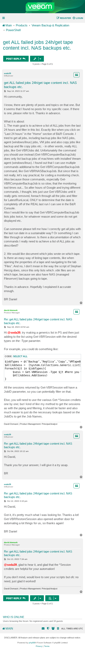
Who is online (13, 617)
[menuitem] (77, 18)
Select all (20, 356)
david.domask (11, 310)
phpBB (32, 643)
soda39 (7, 73)
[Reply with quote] (76, 74)
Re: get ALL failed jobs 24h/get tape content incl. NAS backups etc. (38, 321)
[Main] (42, 6)
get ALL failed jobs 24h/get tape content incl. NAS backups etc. (38, 45)
